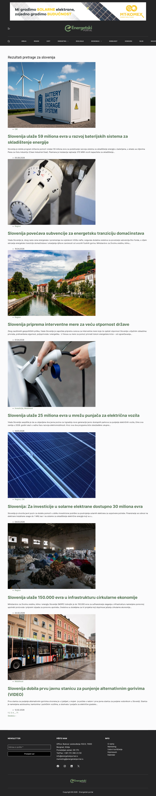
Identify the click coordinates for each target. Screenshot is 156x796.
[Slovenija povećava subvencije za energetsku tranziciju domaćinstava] (51, 192)
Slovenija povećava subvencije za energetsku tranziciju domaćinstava (76, 233)
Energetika (62, 41)
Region (36, 41)
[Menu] (9, 28)
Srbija (23, 41)
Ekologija (80, 41)
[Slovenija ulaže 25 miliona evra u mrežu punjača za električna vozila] (51, 374)
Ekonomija (95, 41)
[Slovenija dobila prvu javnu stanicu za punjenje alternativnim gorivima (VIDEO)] (51, 647)
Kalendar (111, 755)
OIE (16, 129)
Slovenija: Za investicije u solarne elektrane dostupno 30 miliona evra (75, 506)
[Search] (9, 41)
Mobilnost (113, 41)
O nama (111, 744)
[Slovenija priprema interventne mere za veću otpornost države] (51, 283)
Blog (141, 41)
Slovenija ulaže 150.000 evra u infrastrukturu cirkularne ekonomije (72, 597)
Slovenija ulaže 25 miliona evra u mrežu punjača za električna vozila (73, 415)
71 (17, 713)
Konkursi (128, 41)
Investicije (19, 408)
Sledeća (11, 716)
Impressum (112, 752)
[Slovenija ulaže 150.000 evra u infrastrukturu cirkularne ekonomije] (51, 556)
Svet (48, 41)
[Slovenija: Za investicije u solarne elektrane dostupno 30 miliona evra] (51, 465)
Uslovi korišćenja (115, 749)
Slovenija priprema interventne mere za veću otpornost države (68, 324)
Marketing (112, 746)
